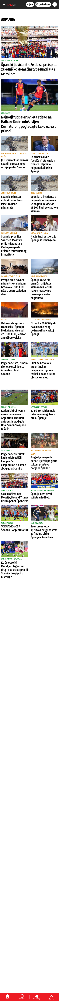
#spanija (8, 19)
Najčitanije (36, 999)
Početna (7, 999)
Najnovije (22, 999)
